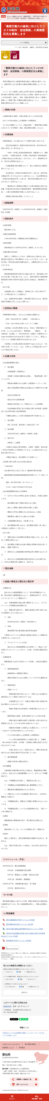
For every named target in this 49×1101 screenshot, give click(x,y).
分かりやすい (10, 979)
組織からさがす (17, 16)
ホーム (9, 16)
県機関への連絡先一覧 (24, 1079)
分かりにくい (32, 979)
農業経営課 (26, 16)
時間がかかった (34, 986)
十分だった (9, 972)
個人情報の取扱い (31, 1044)
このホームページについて (11, 1044)
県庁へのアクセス (22, 1084)
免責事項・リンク (8, 1047)
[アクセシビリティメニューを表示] (45, 11)
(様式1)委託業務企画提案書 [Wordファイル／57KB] (24, 929)
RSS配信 (22, 1047)
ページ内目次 (24, 42)
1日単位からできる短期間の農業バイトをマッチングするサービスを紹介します (23, 1034)
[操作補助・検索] (36, 1097)
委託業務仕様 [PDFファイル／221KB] (19, 924)
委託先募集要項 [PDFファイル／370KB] (20, 920)
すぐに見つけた (10, 986)
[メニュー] (12, 1097)
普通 (19, 972)
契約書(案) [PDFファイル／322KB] (18, 941)
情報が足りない (31, 972)
